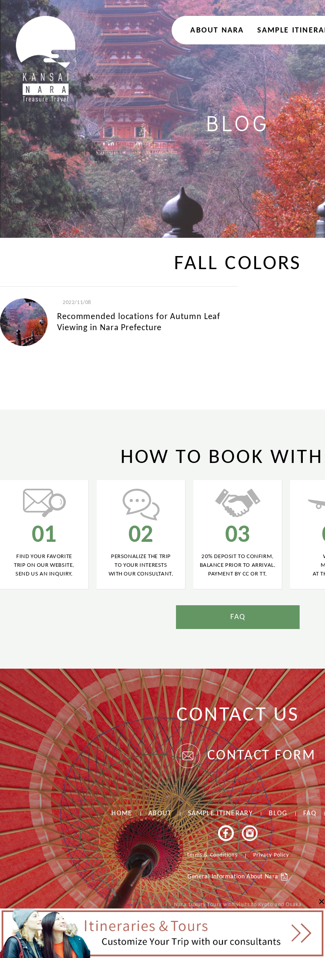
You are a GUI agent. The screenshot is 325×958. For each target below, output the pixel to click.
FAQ (237, 617)
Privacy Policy (271, 855)
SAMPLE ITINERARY (220, 813)
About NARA (217, 30)
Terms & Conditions (212, 855)
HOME (121, 813)
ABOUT (160, 813)
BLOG (278, 813)
